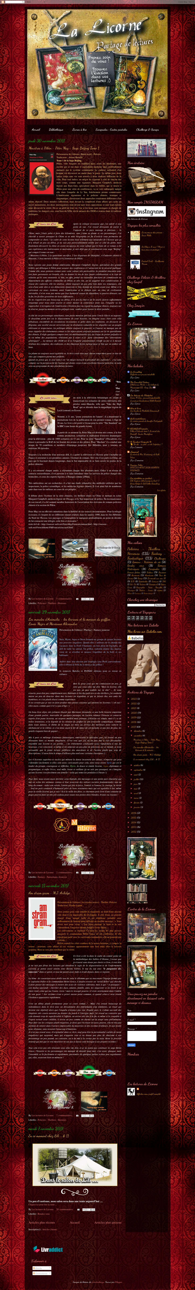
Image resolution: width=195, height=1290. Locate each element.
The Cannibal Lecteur (139, 382)
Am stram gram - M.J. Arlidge (49, 893)
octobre (137, 765)
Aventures (149, 575)
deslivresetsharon (138, 418)
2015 (134, 817)
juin (136, 783)
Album (129, 593)
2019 (134, 717)
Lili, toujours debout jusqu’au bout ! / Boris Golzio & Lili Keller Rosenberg (145, 482)
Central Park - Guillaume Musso (153, 262)
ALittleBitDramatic (139, 428)
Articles (38, 1268)
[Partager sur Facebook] (90, 599)
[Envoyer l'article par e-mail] (77, 598)
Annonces (136, 575)
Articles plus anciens (107, 1222)
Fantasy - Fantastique (48, 876)
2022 (134, 703)
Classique (131, 590)
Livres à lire (79, 129)
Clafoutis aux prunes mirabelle (142, 374)
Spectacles (143, 581)
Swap (140, 578)
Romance (155, 581)
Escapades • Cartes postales (111, 129)
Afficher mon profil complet (149, 1093)
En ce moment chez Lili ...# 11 (49, 1136)
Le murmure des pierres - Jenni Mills (153, 234)
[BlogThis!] (85, 599)
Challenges (160, 558)
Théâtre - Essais (146, 590)
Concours (138, 593)
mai (136, 788)
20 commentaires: (65, 1209)
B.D (132, 581)
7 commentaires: (64, 1115)
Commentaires (41, 1273)
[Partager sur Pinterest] (92, 599)
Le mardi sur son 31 (157, 578)
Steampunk (153, 584)
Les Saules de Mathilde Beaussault (144, 410)
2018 (134, 722)
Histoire (143, 584)
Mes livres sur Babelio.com (144, 631)
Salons (150, 572)
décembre (138, 730)
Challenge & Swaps (147, 129)
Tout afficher (161, 490)
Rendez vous (44, 1213)
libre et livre (135, 408)
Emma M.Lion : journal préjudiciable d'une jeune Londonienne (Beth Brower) (145, 399)
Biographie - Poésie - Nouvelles (149, 587)
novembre (138, 735)
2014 (134, 822)
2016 (134, 812)
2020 (134, 712)
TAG (164, 581)
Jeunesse (63, 876)
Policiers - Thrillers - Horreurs (52, 603)
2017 (133, 726)
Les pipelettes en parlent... (141, 478)
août (136, 774)
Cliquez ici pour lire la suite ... (43, 1204)
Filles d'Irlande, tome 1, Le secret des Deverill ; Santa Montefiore (145, 432)
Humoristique (148, 593)
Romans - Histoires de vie (146, 562)
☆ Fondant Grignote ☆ (140, 441)
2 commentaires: (64, 872)
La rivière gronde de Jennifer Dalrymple (146, 421)
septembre (138, 769)
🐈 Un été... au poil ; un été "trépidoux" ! (146, 444)
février (137, 802)
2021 (134, 708)
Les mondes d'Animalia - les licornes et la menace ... (146, 749)
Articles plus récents (42, 1222)
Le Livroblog (136, 371)
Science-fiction (133, 572)
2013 (134, 827)
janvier (137, 807)
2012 (134, 831)
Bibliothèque (56, 129)
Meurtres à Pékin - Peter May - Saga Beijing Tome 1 (64, 148)
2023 (134, 698)
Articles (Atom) (49, 1229)
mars (136, 797)
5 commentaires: (64, 598)
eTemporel (134, 451)
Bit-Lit (133, 584)
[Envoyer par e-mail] (82, 599)
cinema (159, 590)
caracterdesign (98, 1281)
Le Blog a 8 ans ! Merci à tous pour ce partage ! (153, 248)
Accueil (36, 129)
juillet (137, 779)
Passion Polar (136, 465)
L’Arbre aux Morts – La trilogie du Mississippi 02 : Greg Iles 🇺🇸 (144, 386)
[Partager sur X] (87, 599)
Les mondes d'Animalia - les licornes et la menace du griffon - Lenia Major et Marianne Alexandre (71, 621)
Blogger (118, 1281)
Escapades (154, 569)
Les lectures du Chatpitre (141, 395)
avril (136, 793)
